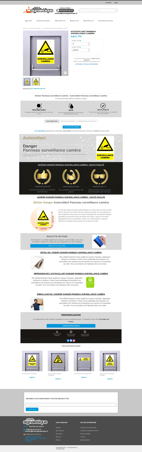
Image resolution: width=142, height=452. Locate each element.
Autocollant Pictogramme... (83, 373)
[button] (89, 43)
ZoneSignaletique (72, 447)
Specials (58, 427)
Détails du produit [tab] (68, 121)
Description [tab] (52, 121)
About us (58, 437)
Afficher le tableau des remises (86, 64)
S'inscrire (108, 2)
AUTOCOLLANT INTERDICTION (85, 335)
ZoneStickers (59, 449)
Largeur (75, 47)
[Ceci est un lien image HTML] (68, 340)
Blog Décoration (85, 440)
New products (60, 430)
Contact (82, 437)
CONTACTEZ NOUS (71, 326)
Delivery (58, 440)
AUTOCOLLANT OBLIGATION (71, 335)
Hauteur (75, 40)
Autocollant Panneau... (29, 373)
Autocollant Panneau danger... (107, 374)
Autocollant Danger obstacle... (54, 374)
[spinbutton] (81, 43)
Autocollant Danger (71, 127)
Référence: (26, 88)
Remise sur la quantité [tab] (87, 121)
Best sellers (59, 434)
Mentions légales (85, 434)
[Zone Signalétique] (38, 10)
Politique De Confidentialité (88, 427)
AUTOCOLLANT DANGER (57, 334)
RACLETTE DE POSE (57, 246)
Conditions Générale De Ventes (89, 430)
